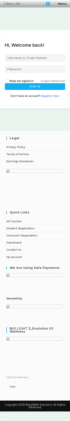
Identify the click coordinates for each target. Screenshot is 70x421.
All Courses (13, 221)
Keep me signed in (22, 80)
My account (14, 257)
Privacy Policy (15, 147)
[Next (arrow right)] (4, 419)
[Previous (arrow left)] (1, 419)
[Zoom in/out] (1, 414)
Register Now (50, 96)
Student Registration (20, 228)
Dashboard (13, 242)
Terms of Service (17, 154)
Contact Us (13, 249)
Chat (12, 386)
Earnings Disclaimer (20, 161)
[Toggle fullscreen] (4, 414)
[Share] (8, 414)
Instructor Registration (21, 235)
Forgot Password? (53, 81)
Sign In (35, 86)
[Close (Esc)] (11, 414)
